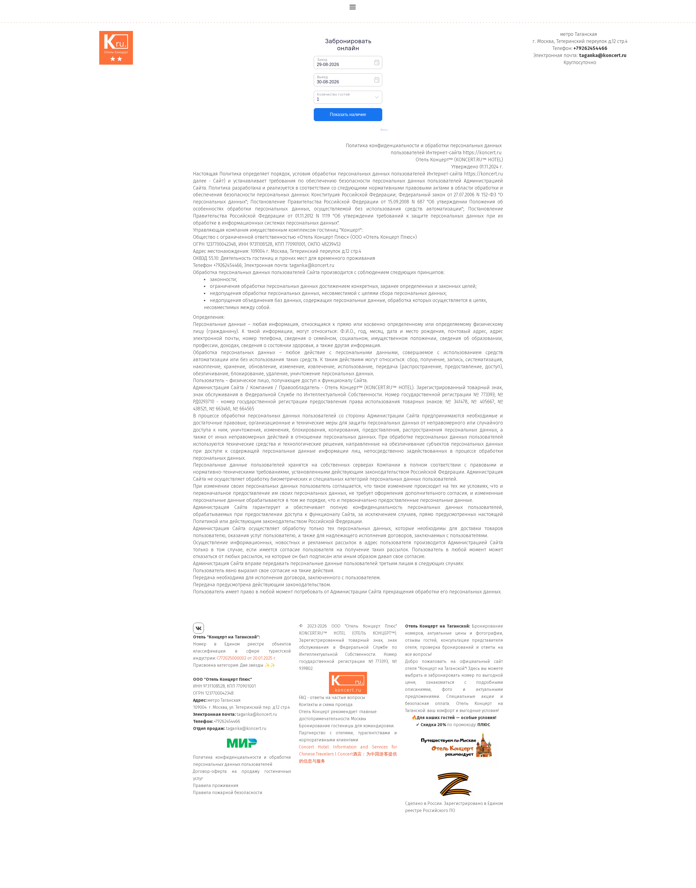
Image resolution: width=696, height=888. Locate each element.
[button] (353, 7)
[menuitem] (353, 7)
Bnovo (384, 129)
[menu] (348, 7)
